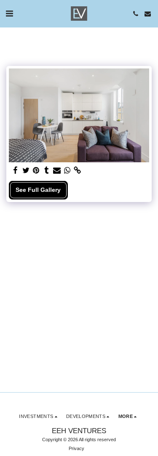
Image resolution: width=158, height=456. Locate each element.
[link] (77, 171)
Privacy (76, 448)
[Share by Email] (57, 171)
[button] (9, 13)
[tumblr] (47, 171)
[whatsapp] (67, 171)
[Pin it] (36, 171)
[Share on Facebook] (15, 171)
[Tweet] (26, 171)
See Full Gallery (38, 189)
